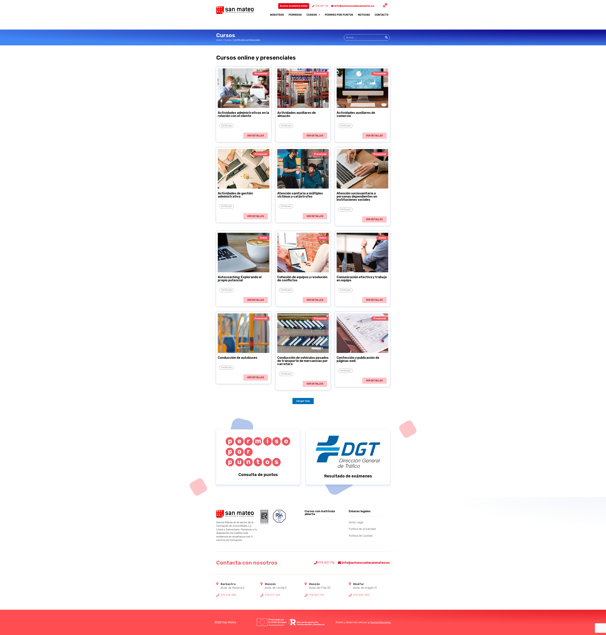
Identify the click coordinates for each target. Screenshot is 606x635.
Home (219, 40)
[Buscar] (386, 37)
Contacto (381, 14)
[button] (255, 136)
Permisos (295, 14)
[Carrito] (384, 6)
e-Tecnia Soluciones (379, 622)
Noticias (364, 14)
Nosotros (277, 14)
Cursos (311, 14)
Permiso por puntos (339, 14)
